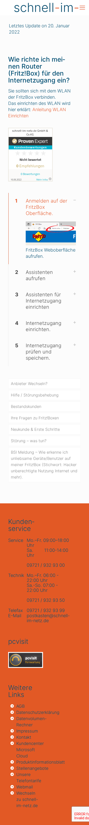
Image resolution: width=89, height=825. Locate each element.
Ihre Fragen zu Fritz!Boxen (35, 417)
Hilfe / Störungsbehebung (35, 394)
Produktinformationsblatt (28, 762)
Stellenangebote (28, 768)
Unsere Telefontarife (28, 777)
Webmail (24, 786)
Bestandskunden (26, 406)
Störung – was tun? (28, 440)
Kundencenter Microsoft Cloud (28, 749)
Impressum (27, 731)
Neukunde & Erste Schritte (35, 429)
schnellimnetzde (46, 7)
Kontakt (23, 737)
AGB (20, 706)
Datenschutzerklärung (28, 712)
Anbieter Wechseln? (29, 383)
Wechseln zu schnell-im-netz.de (27, 799)
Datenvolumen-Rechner (28, 721)
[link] (44, 228)
